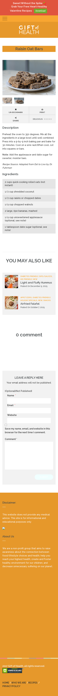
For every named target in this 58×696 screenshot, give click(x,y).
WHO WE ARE (18, 682)
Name (11, 395)
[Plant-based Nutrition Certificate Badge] (29, 528)
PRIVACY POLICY (11, 686)
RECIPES (32, 682)
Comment (11, 439)
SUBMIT (44, 477)
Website (12, 415)
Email (11, 405)
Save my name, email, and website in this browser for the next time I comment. (27, 430)
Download (40, 11)
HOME (5, 682)
